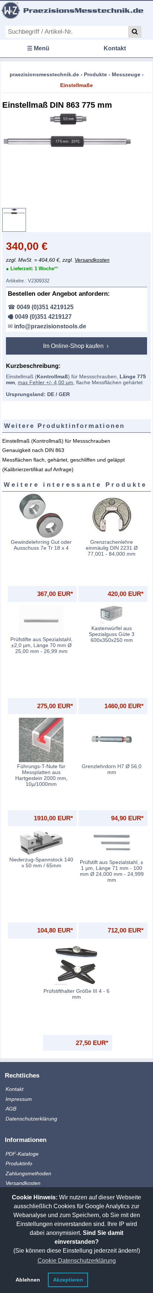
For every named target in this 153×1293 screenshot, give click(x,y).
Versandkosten (92, 260)
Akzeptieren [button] (68, 1280)
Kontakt (115, 48)
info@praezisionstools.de (50, 326)
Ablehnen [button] (28, 1280)
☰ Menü (38, 48)
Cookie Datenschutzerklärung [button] (77, 1260)
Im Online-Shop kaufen (74, 346)
